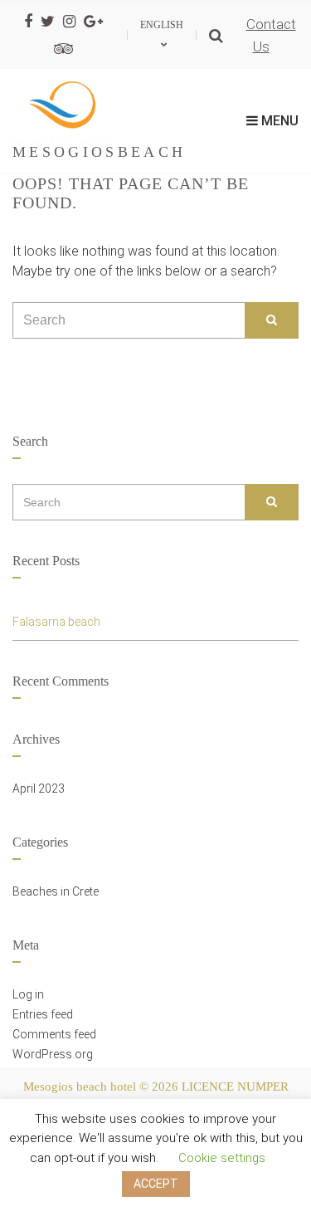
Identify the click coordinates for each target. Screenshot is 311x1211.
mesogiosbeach (99, 152)
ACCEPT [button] (156, 1183)
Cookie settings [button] (221, 1157)
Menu (278, 121)
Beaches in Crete (55, 891)
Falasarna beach (56, 621)
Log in (28, 994)
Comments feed (54, 1034)
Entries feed (42, 1014)
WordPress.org (52, 1054)
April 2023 (38, 788)
